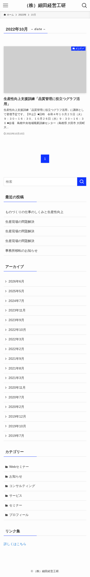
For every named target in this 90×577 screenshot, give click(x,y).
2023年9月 (16, 320)
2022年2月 (16, 349)
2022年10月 (17, 330)
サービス (15, 495)
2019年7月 (16, 435)
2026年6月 (16, 281)
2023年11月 (17, 310)
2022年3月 (16, 339)
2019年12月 (17, 416)
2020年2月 (16, 407)
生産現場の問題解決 (19, 221)
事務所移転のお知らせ (21, 250)
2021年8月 (16, 368)
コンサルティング (22, 486)
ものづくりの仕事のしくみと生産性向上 (34, 212)
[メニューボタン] (5, 5)
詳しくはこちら (15, 544)
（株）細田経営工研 (45, 5)
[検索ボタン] (84, 5)
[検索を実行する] (81, 181)
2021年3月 (16, 378)
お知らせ (15, 476)
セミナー (15, 505)
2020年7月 (16, 397)
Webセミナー (19, 466)
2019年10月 (17, 426)
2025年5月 (16, 291)
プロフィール (19, 515)
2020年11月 (17, 387)
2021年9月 (16, 358)
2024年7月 (16, 301)
